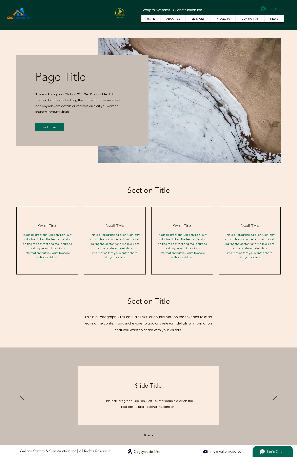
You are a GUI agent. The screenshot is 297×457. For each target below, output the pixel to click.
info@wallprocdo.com (227, 451)
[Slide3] (152, 435)
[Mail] (205, 451)
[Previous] (22, 396)
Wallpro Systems (156, 10)
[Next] (275, 396)
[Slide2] (149, 435)
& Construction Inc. (187, 10)
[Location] (129, 452)
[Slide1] (144, 435)
